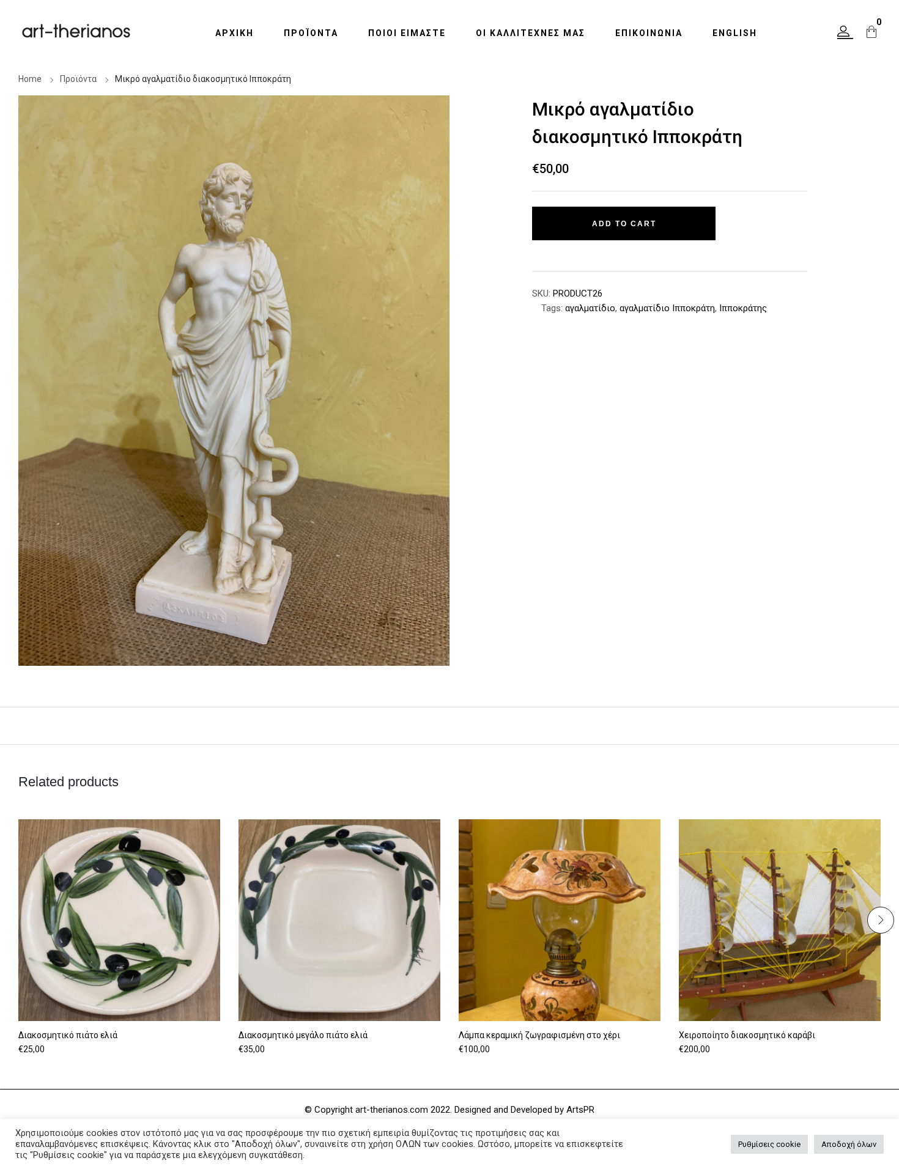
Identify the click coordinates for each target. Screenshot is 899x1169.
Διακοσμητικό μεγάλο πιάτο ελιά (303, 1035)
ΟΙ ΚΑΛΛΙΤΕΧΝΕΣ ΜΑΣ (530, 33)
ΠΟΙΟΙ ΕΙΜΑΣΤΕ (407, 33)
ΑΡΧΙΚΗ (234, 33)
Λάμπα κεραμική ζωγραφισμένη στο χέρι (539, 1035)
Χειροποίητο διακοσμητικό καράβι (747, 1035)
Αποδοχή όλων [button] (848, 1144)
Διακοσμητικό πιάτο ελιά (67, 1035)
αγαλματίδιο (590, 308)
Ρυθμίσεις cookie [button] (769, 1144)
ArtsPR (580, 1109)
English (734, 33)
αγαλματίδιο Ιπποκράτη (667, 308)
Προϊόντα (78, 79)
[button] (845, 32)
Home (30, 79)
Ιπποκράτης (743, 308)
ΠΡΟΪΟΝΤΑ (311, 33)
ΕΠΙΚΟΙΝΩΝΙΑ (649, 33)
